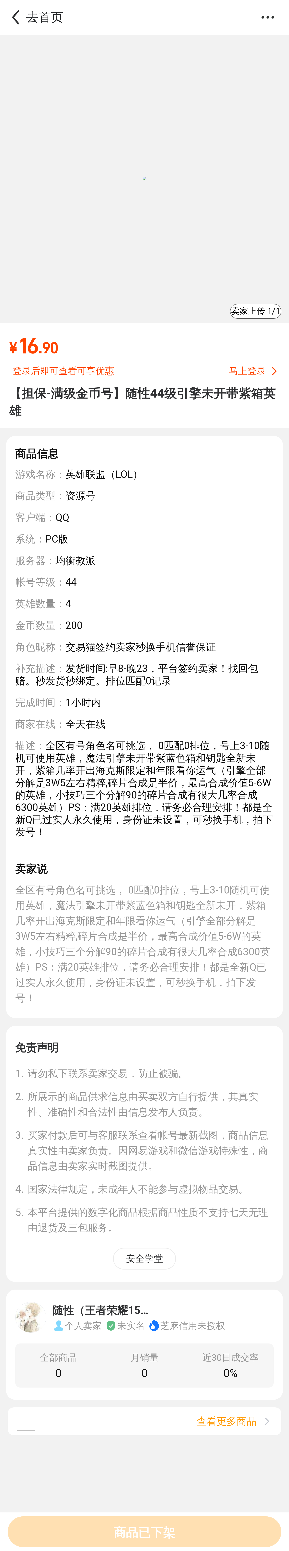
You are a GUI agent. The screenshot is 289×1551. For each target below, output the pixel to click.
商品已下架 (145, 1532)
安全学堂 (144, 1258)
